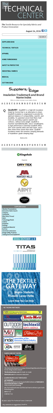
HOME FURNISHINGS (9, 59)
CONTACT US (8, 394)
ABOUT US (7, 392)
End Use (4, 229)
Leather (4, 222)
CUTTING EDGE (7, 83)
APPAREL (5, 54)
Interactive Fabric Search (9, 211)
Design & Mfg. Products (9, 233)
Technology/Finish (8, 220)
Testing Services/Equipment (11, 234)
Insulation (5, 223)
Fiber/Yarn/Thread (8, 216)
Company (5, 213)
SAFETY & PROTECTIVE (10, 65)
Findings (4, 225)
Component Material (8, 227)
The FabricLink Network (11, 368)
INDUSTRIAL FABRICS (9, 71)
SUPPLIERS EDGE (8, 42)
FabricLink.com (9, 374)
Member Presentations (9, 209)
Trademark (5, 214)
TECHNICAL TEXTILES (10, 48)
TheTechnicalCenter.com (12, 372)
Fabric (4, 218)
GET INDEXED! (8, 380)
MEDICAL (5, 77)
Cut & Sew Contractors (9, 231)
